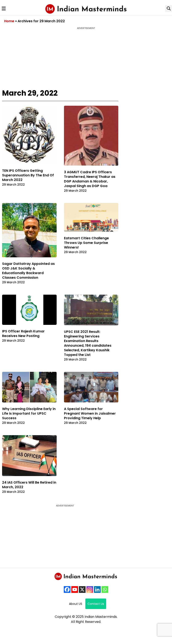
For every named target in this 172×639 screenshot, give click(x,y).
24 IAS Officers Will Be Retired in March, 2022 (29, 484)
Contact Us (95, 604)
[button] (3, 8)
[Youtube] (74, 589)
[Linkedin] (97, 589)
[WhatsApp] (105, 589)
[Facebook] (67, 589)
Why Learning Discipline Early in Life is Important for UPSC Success (29, 413)
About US (75, 604)
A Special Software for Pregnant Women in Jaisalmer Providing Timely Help (90, 413)
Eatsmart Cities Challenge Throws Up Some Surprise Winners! (86, 243)
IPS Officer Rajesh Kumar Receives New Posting (23, 333)
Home (9, 21)
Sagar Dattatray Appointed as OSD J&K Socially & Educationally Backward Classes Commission (28, 270)
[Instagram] (89, 589)
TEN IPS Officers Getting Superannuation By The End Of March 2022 (28, 175)
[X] (82, 589)
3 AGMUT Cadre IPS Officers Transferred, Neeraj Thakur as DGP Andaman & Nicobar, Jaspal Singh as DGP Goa (89, 179)
